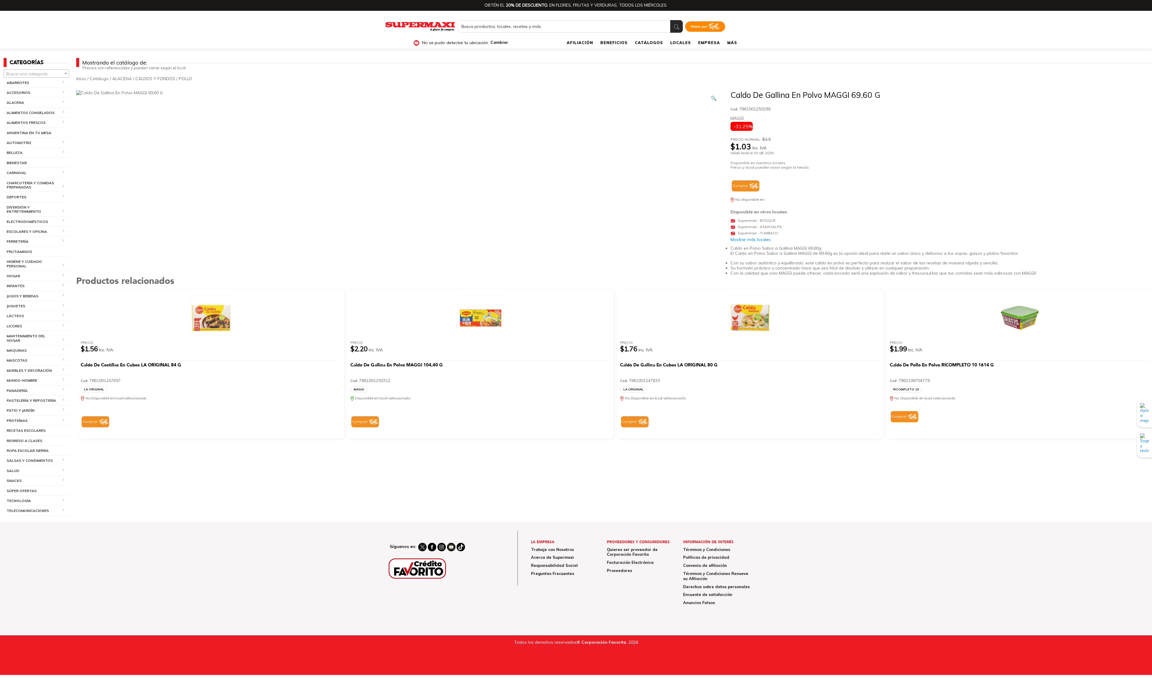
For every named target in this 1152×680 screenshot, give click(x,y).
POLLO (185, 78)
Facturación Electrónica (630, 562)
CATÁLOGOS (649, 42)
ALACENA (122, 78)
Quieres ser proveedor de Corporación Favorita (632, 552)
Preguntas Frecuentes (552, 573)
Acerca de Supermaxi (552, 557)
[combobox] (36, 73)
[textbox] (36, 74)
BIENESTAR (17, 163)
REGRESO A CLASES (24, 440)
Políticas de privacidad (706, 557)
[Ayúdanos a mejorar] (1144, 414)
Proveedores (619, 570)
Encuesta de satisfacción (707, 594)
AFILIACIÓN (580, 42)
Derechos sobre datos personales (716, 586)
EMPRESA (709, 42)
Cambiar (499, 42)
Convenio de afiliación (705, 565)
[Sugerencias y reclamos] (1144, 444)
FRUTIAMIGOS (19, 251)
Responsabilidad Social (554, 565)
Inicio (81, 78)
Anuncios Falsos (699, 602)
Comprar (740, 185)
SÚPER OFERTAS (22, 491)
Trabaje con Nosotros (552, 549)
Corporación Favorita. (604, 642)
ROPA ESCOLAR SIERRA (28, 450)
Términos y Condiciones (706, 549)
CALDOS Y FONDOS (155, 78)
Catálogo (99, 78)
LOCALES (680, 42)
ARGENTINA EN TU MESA (29, 133)
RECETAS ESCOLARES (26, 430)
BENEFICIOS (614, 42)
